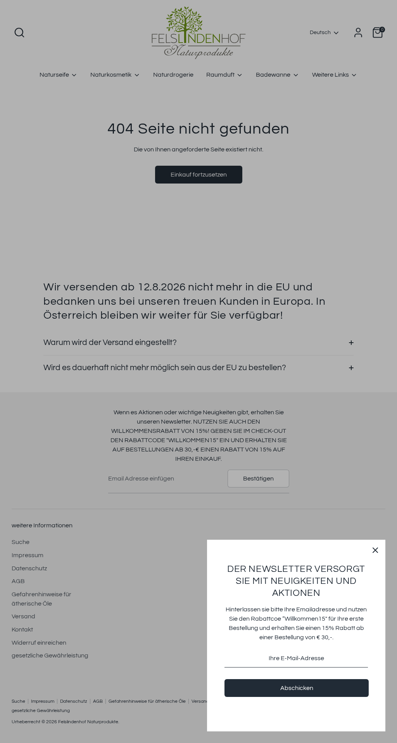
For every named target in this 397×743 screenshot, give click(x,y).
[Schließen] (375, 549)
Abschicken (296, 688)
